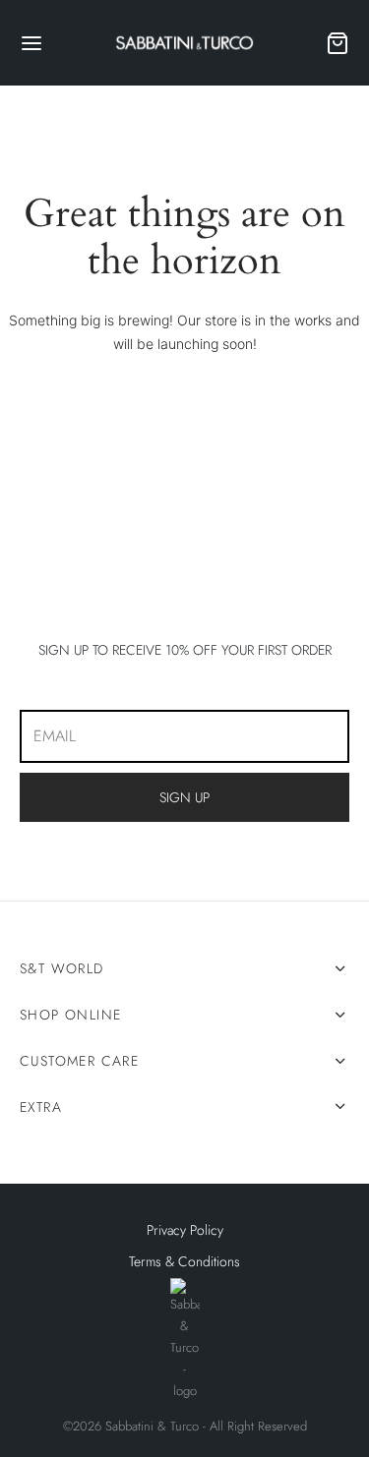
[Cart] (337, 43)
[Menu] (31, 43)
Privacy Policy (185, 1230)
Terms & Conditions (184, 1261)
